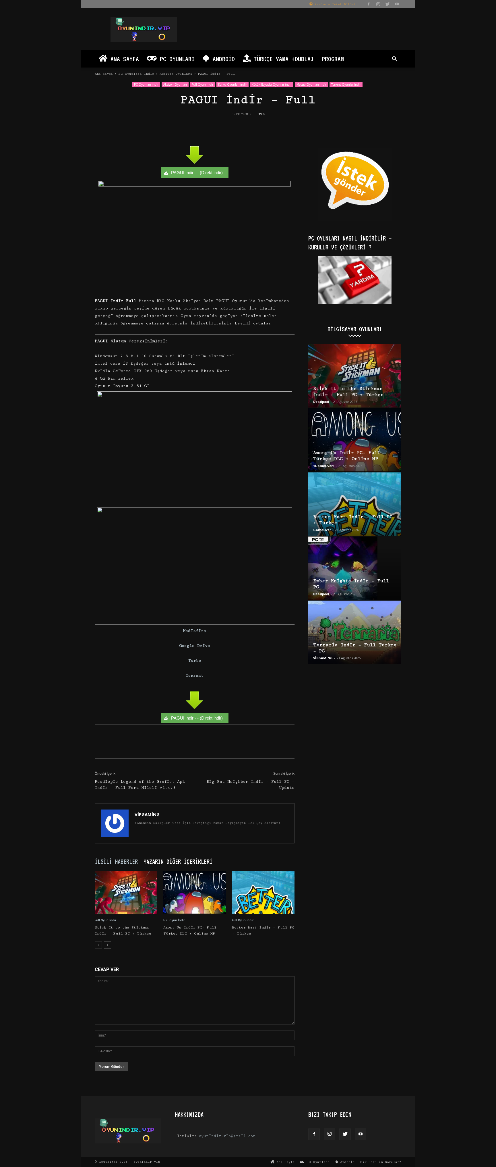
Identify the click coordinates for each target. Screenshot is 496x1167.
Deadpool (321, 401)
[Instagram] (378, 4)
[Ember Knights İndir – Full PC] (354, 568)
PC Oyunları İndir (136, 74)
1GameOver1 (323, 466)
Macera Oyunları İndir (311, 84)
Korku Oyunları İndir (232, 84)
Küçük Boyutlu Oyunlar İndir (272, 84)
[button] (394, 59)
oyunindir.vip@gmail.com (227, 1136)
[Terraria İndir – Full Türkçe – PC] (354, 632)
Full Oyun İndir (202, 84)
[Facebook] (368, 4)
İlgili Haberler (116, 861)
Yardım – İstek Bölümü (334, 4)
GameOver (322, 530)
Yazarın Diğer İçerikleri (178, 861)
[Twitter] (387, 4)
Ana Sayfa (123, 59)
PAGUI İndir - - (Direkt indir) (197, 172)
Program (333, 59)
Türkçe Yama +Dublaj (282, 59)
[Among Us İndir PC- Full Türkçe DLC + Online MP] (194, 892)
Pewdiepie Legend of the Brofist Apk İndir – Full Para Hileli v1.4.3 (140, 784)
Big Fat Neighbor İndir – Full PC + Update (250, 784)
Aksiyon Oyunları (176, 74)
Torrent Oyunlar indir (346, 84)
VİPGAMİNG (147, 814)
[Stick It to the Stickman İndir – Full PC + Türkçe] (126, 892)
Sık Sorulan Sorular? (380, 1162)
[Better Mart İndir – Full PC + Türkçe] (263, 892)
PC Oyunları (176, 59)
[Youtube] (397, 4)
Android (222, 59)
